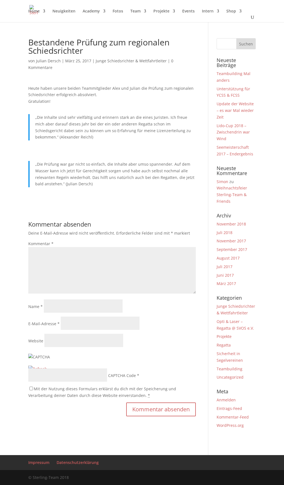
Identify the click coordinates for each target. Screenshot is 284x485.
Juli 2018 (224, 232)
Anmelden (226, 399)
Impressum (38, 462)
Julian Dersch (48, 60)
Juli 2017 (224, 266)
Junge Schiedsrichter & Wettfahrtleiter (131, 60)
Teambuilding (229, 368)
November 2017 (231, 240)
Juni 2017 (225, 275)
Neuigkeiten (63, 11)
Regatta (224, 345)
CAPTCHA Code (122, 375)
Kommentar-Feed (233, 417)
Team (135, 11)
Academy (91, 11)
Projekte (161, 11)
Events (188, 11)
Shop (231, 11)
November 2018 (231, 224)
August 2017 (228, 258)
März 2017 (226, 283)
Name (35, 306)
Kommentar (41, 243)
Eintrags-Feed (229, 408)
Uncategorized (230, 377)
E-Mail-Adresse (44, 323)
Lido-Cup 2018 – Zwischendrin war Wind (233, 132)
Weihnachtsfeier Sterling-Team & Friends (232, 194)
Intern (208, 11)
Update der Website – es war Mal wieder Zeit (235, 110)
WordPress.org (230, 425)
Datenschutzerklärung (78, 462)
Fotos (118, 11)
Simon (222, 181)
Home (34, 11)
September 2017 (232, 249)
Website (35, 340)
